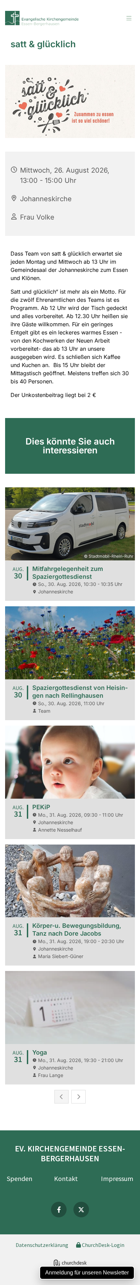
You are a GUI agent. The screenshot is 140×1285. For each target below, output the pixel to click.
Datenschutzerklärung (42, 1244)
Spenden (19, 1178)
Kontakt (66, 1178)
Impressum (117, 1178)
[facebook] (58, 1209)
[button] (117, 18)
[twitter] (81, 1209)
